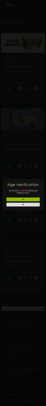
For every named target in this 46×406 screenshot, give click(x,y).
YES (23, 199)
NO (23, 204)
